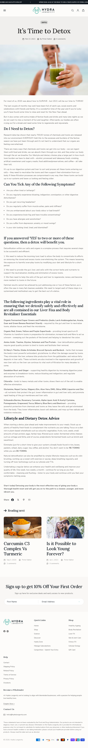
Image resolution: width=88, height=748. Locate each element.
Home (36, 626)
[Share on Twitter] (18, 500)
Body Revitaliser (75, 630)
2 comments (11, 563)
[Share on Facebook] (12, 500)
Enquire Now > (9, 704)
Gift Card (72, 650)
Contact (6, 662)
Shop (36, 630)
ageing (44, 22)
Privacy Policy (8, 679)
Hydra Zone (38, 642)
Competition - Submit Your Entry (46, 650)
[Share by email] (29, 500)
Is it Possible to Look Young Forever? (61, 549)
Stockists (7, 683)
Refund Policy (8, 670)
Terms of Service (9, 675)
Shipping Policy (9, 666)
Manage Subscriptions (42, 646)
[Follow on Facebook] (4, 631)
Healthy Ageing (74, 626)
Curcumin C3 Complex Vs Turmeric (17, 549)
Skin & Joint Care (75, 638)
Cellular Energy (74, 646)
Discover (37, 638)
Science (37, 634)
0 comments (61, 39)
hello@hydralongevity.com (17, 714)
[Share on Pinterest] (24, 500)
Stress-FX (72, 642)
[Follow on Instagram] (8, 631)
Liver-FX (72, 634)
